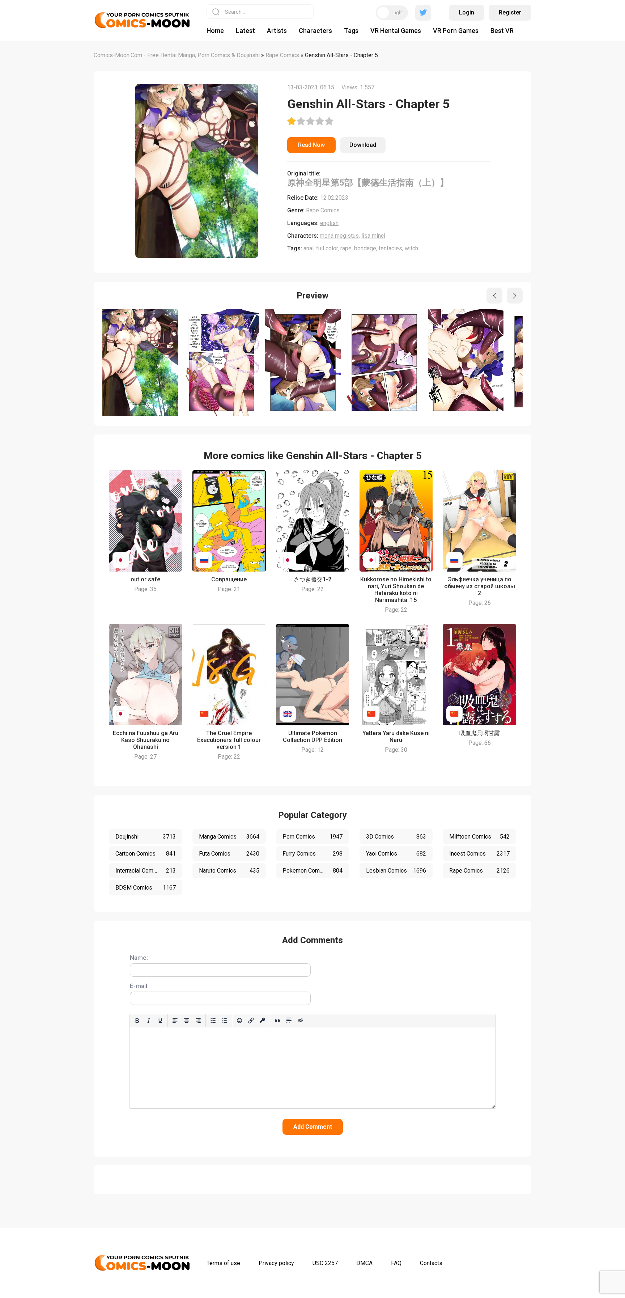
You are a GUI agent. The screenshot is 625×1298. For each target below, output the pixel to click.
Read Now (311, 144)
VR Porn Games (456, 30)
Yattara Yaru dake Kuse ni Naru (396, 736)
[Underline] (160, 1020)
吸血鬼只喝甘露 (479, 733)
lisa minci (373, 235)
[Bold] (137, 1020)
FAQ (396, 1263)
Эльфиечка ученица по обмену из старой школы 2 (479, 586)
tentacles (390, 248)
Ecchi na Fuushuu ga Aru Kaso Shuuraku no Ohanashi (145, 740)
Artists (277, 30)
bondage (365, 248)
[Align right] (198, 1020)
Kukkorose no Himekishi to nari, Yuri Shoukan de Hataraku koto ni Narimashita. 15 (395, 589)
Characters (315, 30)
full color (327, 248)
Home (215, 30)
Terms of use (223, 1263)
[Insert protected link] (263, 1020)
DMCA (364, 1263)
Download (362, 144)
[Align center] (187, 1020)
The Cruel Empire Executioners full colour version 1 (229, 740)
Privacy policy (276, 1263)
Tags (351, 30)
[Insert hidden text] (301, 1020)
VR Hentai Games (395, 30)
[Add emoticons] (239, 1020)
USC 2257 (325, 1263)
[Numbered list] (225, 1020)
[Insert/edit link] (251, 1020)
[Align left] (175, 1020)
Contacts (431, 1263)
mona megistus (339, 235)
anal (308, 248)
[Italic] (149, 1020)
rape (346, 248)
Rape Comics (323, 210)
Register (510, 12)
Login (466, 12)
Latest (245, 30)
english (329, 223)
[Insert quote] (277, 1020)
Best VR (502, 30)
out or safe (145, 579)
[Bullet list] (213, 1020)
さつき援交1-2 (312, 579)
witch (411, 248)
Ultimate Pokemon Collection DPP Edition (312, 736)
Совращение (229, 579)
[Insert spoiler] (289, 1020)
